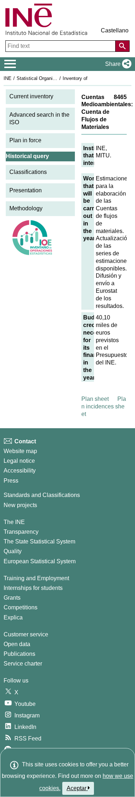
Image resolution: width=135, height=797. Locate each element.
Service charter (23, 664)
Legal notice (19, 461)
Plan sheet (95, 399)
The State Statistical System (39, 541)
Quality (13, 551)
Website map (20, 451)
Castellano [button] (115, 30)
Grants (12, 598)
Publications (19, 654)
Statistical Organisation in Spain (50, 78)
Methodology (25, 208)
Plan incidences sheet (103, 406)
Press (11, 481)
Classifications (28, 172)
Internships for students (33, 588)
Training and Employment (36, 578)
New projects (20, 505)
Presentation (25, 190)
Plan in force (25, 140)
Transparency (21, 532)
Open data (17, 644)
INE (8, 78)
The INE (14, 522)
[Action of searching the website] (122, 46)
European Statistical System (40, 561)
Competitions (20, 607)
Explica (13, 617)
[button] (116, 64)
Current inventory (31, 96)
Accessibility (20, 470)
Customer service (26, 634)
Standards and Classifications (42, 495)
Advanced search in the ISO (39, 118)
